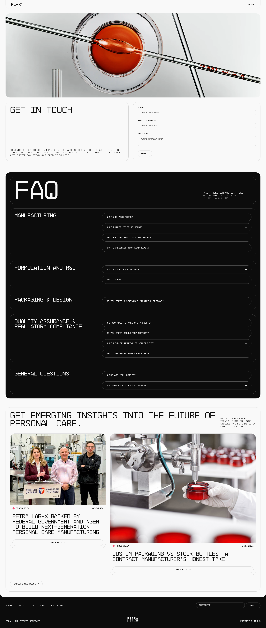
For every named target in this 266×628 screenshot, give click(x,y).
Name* (141, 107)
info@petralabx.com (215, 198)
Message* (143, 133)
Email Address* (147, 120)
